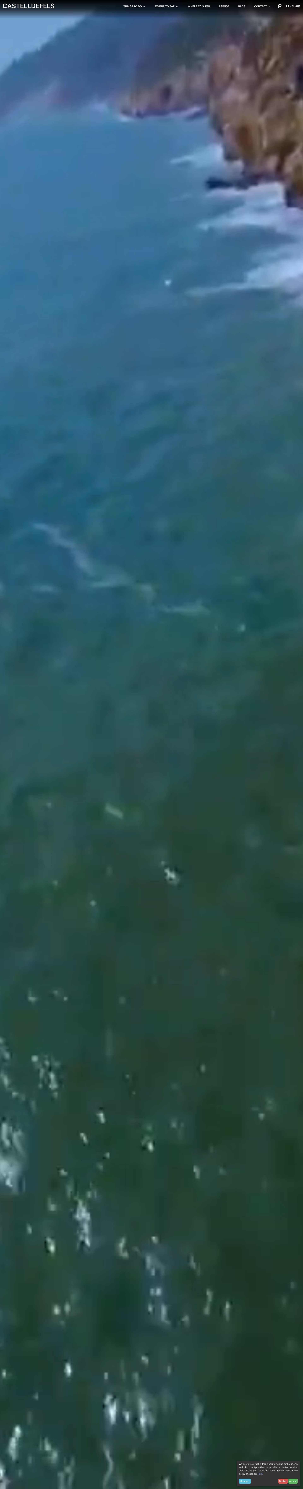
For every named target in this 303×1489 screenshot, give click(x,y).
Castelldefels (29, 6)
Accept (293, 1481)
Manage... (245, 1481)
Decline (283, 1481)
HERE (260, 1473)
